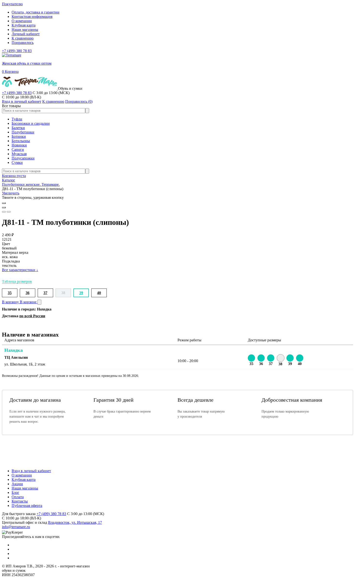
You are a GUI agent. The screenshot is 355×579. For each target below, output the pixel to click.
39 (81, 293)
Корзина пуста (14, 176)
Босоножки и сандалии (31, 123)
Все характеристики (20, 270)
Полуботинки (23, 132)
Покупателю (12, 4)
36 (27, 293)
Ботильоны (21, 141)
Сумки (17, 162)
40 (99, 293)
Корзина (10, 71)
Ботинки (19, 136)
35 (10, 293)
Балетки (18, 128)
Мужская (19, 154)
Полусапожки (23, 158)
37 (45, 293)
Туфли (17, 119)
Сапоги (18, 149)
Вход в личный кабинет (31, 471)
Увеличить (10, 193)
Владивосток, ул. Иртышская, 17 (75, 522)
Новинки (19, 145)
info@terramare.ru (16, 527)
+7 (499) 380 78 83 (17, 51)
